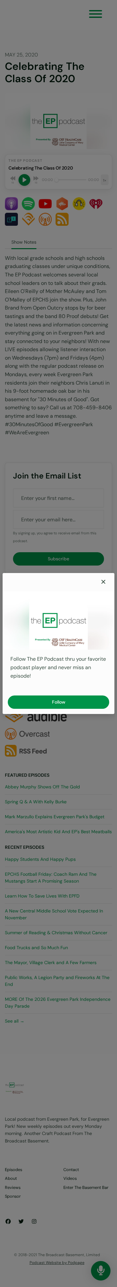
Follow (58, 702)
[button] (103, 582)
